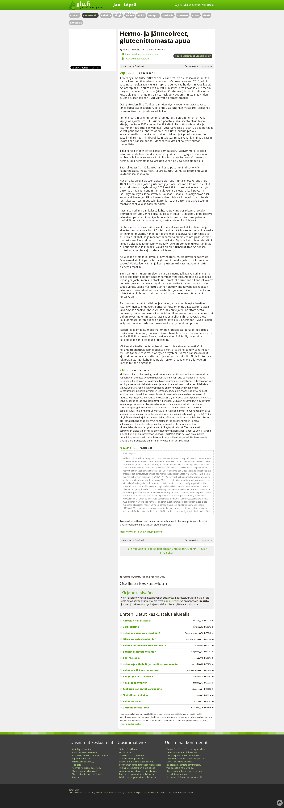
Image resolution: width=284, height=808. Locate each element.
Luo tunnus (193, 5)
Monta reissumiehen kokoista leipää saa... (186, 758)
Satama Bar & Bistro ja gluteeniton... (136, 761)
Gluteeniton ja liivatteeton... (132, 755)
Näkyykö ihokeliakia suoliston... (86, 767)
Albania (75, 777)
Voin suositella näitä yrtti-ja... (180, 767)
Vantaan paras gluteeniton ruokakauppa (138, 771)
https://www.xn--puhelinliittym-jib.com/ (141, 531)
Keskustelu (90, 15)
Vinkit (141, 15)
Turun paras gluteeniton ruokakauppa (137, 767)
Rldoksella (76, 764)
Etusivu (74, 15)
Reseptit (153, 15)
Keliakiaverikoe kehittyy (83, 761)
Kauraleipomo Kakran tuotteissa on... (184, 771)
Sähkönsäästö (165, 792)
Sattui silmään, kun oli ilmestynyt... (182, 752)
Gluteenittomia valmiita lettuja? (86, 774)
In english (138, 792)
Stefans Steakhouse (128, 749)
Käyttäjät (76, 22)
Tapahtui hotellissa (81, 758)
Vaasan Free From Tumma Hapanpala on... (186, 749)
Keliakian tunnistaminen (144, 54)
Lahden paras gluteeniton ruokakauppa (137, 777)
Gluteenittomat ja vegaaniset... (133, 758)
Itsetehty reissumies (81, 749)
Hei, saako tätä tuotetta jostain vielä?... (185, 777)
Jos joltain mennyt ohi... (177, 774)
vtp (122, 73)
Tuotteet (182, 15)
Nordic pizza (125, 752)
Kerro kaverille (110, 792)
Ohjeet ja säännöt (124, 792)
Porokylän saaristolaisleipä (84, 752)
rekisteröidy (172, 601)
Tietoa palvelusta (76, 792)
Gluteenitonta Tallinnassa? (84, 771)
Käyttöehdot (97, 792)
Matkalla (167, 15)
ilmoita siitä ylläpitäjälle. (130, 724)
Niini (122, 370)
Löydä (130, 4)
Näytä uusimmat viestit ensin (193, 56)
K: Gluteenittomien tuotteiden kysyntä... (90, 755)
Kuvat (195, 15)
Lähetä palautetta (150, 792)
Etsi (180, 5)
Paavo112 (125, 447)
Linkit (206, 15)
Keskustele (125, 12)
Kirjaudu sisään (137, 593)
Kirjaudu (209, 5)
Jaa (116, 4)
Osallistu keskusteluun (137, 58)
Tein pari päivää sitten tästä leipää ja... (184, 755)
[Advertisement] (167, 566)
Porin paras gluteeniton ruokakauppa (136, 774)
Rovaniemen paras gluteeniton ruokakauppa (140, 764)
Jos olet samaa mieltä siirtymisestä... (183, 764)
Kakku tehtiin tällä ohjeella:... (179, 761)
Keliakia (106, 15)
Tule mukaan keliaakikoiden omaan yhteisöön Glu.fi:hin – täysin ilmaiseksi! (166, 550)
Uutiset (88, 792)
